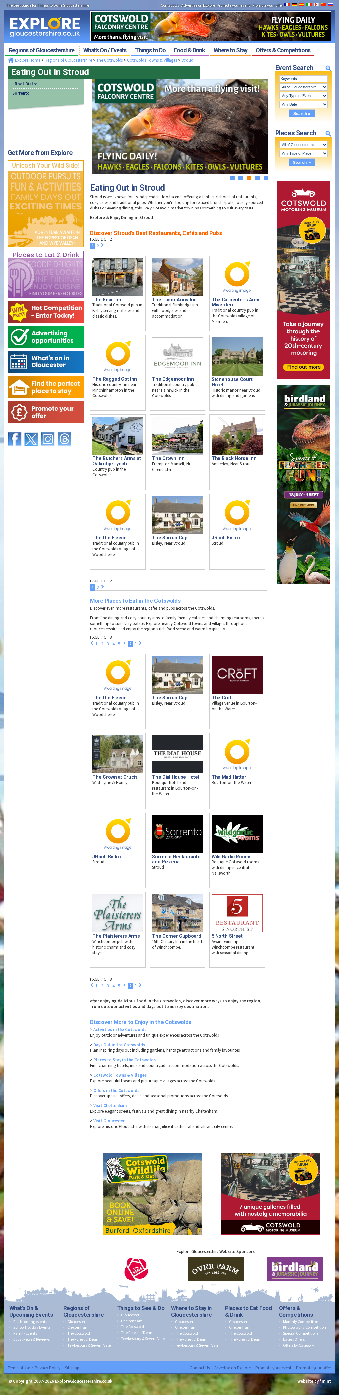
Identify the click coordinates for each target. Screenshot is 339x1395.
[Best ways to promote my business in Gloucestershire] (46, 324)
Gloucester (76, 1321)
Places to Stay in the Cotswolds (124, 1060)
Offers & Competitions (296, 1311)
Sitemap (72, 1368)
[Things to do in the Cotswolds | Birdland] (303, 383)
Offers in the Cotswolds (116, 1090)
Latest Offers (294, 1339)
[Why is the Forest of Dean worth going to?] (46, 159)
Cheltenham (78, 1327)
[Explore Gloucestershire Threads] (64, 429)
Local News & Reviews (31, 1339)
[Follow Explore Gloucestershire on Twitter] (31, 429)
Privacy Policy (47, 1368)
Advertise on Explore (232, 1368)
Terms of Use (19, 1368)
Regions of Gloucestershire (68, 60)
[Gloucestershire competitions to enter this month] (46, 299)
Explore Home (27, 60)
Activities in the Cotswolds (119, 1029)
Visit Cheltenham (110, 1105)
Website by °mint (314, 1381)
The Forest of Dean (82, 1339)
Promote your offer (313, 1368)
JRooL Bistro (25, 84)
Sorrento (21, 93)
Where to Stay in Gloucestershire (191, 1311)
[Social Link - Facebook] (14, 429)
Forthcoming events (30, 1321)
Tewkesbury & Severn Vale (89, 1345)
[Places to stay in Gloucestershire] (46, 375)
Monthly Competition (300, 1321)
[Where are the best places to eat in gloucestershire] (46, 249)
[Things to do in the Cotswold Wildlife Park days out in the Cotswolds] (152, 1151)
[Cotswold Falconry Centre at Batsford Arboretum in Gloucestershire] (210, 9)
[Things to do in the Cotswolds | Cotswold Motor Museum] (303, 179)
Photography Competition (304, 1327)
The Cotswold (78, 1333)
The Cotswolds (109, 60)
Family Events (25, 1333)
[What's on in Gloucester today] (46, 349)
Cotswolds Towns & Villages (152, 60)
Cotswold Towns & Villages (120, 1075)
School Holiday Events (31, 1327)
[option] (136, 1269)
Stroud (187, 60)
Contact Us (200, 1368)
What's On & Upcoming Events (31, 1311)
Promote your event (273, 1368)
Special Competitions (300, 1333)
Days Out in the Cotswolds (119, 1044)
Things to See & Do (141, 1308)
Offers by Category (298, 1345)
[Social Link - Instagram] (47, 429)
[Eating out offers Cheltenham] (46, 400)
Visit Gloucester (109, 1121)
